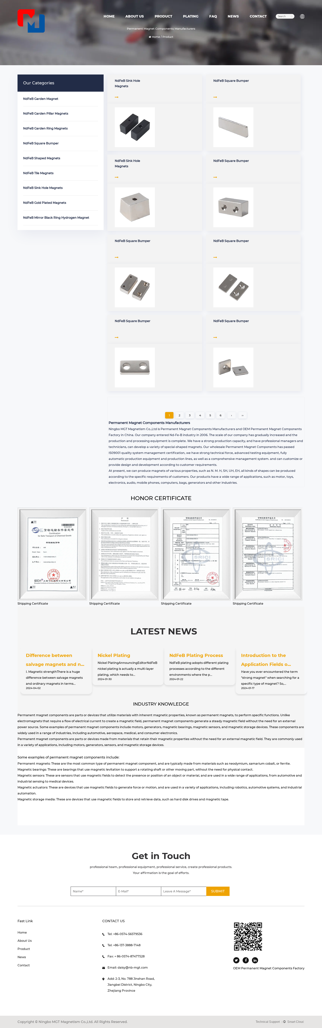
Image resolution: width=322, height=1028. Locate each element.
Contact (258, 16)
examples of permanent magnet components (66, 757)
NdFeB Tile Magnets (38, 173)
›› (243, 415)
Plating (190, 16)
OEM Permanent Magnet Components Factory (268, 968)
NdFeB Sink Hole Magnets (43, 188)
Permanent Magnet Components (251, 447)
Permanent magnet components (43, 715)
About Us (134, 16)
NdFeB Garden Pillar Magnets (45, 113)
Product (163, 16)
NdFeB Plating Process (196, 655)
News (233, 16)
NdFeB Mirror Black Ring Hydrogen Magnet (56, 217)
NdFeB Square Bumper (41, 143)
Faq (213, 16)
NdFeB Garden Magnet (40, 99)
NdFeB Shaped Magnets (41, 158)
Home (109, 16)
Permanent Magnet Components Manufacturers (198, 429)
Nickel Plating (114, 655)
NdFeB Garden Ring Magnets (45, 128)
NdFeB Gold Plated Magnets (44, 203)
